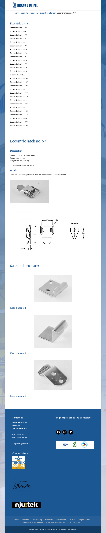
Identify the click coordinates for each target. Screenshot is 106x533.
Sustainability (61, 520)
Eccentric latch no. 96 (18, 53)
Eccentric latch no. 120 (19, 96)
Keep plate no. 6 (18, 395)
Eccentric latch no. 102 (19, 67)
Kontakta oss (75, 522)
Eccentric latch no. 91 (18, 38)
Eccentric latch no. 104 (19, 71)
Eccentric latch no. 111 (19, 89)
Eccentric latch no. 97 (18, 57)
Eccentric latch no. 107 (19, 82)
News (72, 520)
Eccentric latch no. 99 (18, 64)
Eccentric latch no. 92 (18, 42)
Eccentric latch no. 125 (19, 104)
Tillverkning (37, 520)
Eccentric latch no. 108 (19, 85)
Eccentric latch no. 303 (19, 122)
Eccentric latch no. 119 (19, 93)
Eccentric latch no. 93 (18, 46)
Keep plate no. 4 (18, 353)
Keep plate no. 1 (18, 307)
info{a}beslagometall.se (21, 444)
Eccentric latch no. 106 (19, 78)
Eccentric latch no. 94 (18, 49)
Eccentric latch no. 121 (19, 100)
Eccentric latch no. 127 (19, 107)
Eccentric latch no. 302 (19, 118)
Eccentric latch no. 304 (19, 125)
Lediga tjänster (84, 520)
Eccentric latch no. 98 (18, 60)
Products (49, 520)
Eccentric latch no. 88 (18, 28)
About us (25, 520)
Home (16, 520)
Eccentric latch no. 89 (18, 31)
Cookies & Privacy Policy (33, 522)
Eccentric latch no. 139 (19, 114)
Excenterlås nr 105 (17, 75)
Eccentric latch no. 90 (18, 35)
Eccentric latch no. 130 (19, 111)
